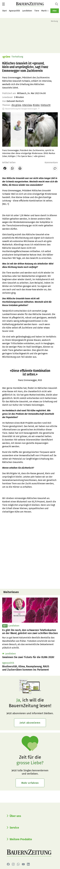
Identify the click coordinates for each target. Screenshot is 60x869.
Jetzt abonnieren (30, 722)
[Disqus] (30, 551)
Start (4, 10)
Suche (57, 4)
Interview (27, 105)
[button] (3, 4)
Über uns (15, 816)
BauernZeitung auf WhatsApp (18, 864)
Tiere (36, 10)
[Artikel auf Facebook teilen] (5, 168)
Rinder (36, 105)
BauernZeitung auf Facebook (8, 864)
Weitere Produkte (21, 839)
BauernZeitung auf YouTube (23, 864)
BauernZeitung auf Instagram (13, 864)
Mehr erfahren (30, 783)
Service (14, 827)
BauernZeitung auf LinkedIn (28, 864)
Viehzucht (46, 105)
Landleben (27, 10)
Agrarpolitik (14, 10)
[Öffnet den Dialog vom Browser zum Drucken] (20, 168)
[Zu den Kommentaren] (55, 168)
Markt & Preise (48, 10)
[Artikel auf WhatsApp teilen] (12, 168)
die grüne (16, 105)
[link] (30, 632)
